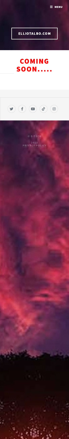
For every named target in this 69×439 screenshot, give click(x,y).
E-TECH (36, 136)
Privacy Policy (35, 145)
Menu (59, 7)
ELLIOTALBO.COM (34, 33)
